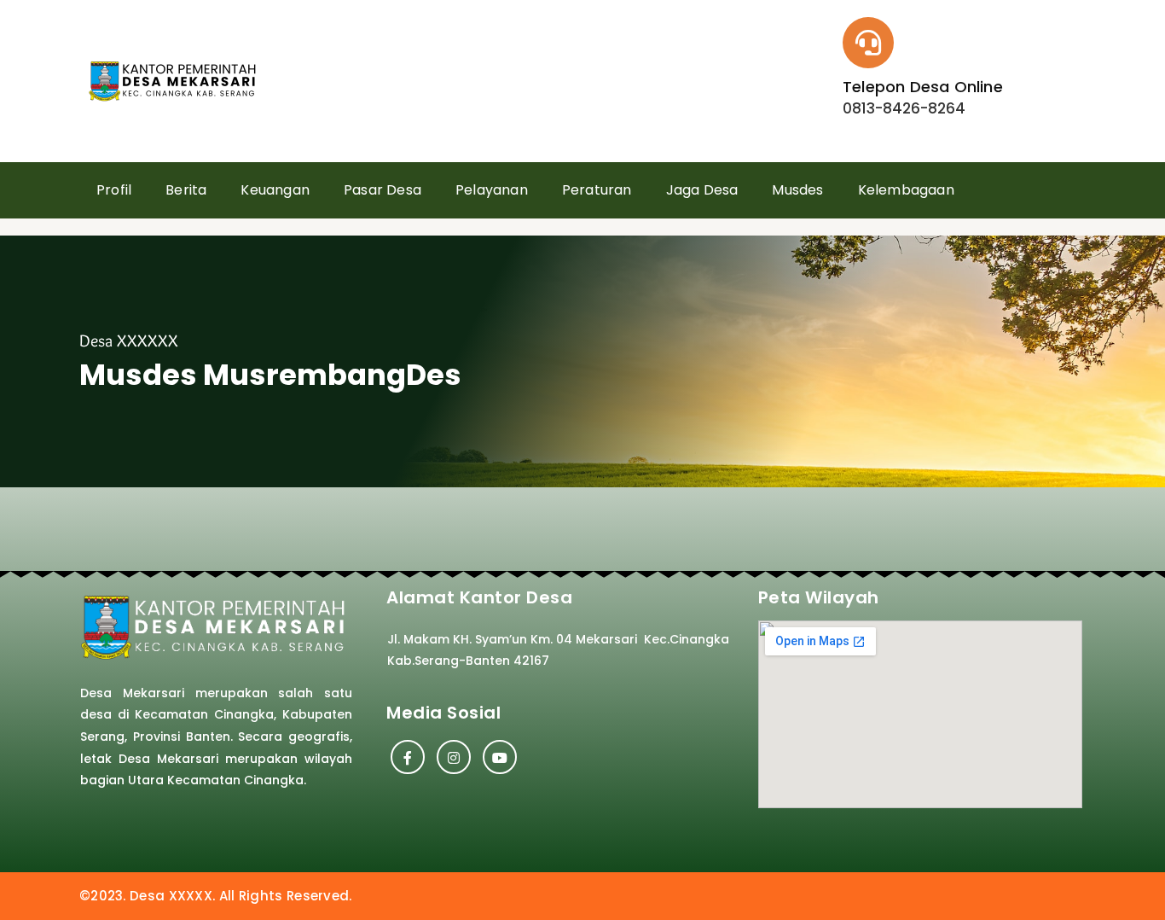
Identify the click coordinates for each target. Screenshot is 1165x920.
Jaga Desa (702, 190)
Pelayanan (491, 190)
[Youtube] (500, 757)
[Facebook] (408, 757)
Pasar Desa (382, 190)
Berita (185, 190)
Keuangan (275, 190)
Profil (113, 190)
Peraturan (597, 190)
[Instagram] (454, 757)
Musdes (797, 190)
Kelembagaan (906, 190)
